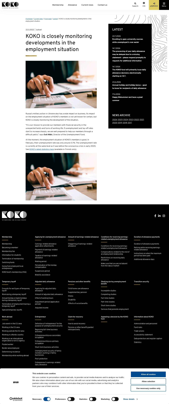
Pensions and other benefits (79, 282)
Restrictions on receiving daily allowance (113, 259)
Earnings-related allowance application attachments (45, 245)
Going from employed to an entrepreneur (12, 267)
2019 (120, 123)
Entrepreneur (40, 317)
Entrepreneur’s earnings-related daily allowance (47, 364)
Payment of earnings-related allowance (46, 251)
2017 (130, 123)
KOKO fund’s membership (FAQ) (14, 272)
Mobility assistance (42, 275)
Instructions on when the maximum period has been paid (147, 255)
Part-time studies (108, 302)
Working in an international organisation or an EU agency (13, 340)
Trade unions (139, 331)
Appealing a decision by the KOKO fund (114, 318)
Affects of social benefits (78, 303)
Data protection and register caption (148, 339)
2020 (114, 123)
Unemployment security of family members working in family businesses (48, 353)
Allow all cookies (148, 374)
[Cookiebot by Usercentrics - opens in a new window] (16, 399)
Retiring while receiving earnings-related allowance (147, 249)
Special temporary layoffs (12, 310)
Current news (87, 5)
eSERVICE (154, 6)
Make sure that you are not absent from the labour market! (114, 265)
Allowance (72, 5)
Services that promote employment (115, 309)
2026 (114, 120)
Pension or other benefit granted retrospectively (80, 328)
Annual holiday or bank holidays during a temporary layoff (14, 299)
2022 (136, 120)
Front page (47, 19)
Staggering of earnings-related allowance (80, 245)
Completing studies (108, 294)
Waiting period (40, 262)
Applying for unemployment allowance (50, 237)
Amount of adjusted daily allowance (49, 294)
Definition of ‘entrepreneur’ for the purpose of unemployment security (49, 325)
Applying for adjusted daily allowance (45, 290)
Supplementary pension (77, 292)
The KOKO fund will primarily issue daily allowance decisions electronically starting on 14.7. (129, 73)
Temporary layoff (9, 282)
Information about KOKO (144, 317)
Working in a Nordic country (13, 335)
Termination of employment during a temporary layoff (16, 305)
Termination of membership (13, 259)
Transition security (141, 282)
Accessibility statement (143, 335)
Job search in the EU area (12, 324)
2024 (125, 120)
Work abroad (7, 317)
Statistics (137, 342)
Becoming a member (10, 248)
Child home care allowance (78, 289)
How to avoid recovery (76, 324)
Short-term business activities (47, 347)
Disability (72, 300)
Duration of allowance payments (147, 237)
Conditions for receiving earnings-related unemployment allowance (114, 238)
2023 (131, 120)
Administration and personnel (145, 324)
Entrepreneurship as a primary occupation (47, 342)
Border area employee (10, 348)
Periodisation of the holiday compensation (46, 266)
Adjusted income (41, 308)
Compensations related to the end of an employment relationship (115, 253)
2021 (142, 120)
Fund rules (138, 327)
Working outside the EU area (13, 331)
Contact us (102, 5)
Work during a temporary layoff (14, 294)
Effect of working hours (44, 298)
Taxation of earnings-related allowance (46, 257)
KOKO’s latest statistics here (41, 149)
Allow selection (148, 381)
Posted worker (7, 344)
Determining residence (11, 352)
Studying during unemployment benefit (113, 283)
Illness (70, 296)
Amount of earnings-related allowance (83, 237)
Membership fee (8, 251)
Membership (57, 5)
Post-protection (41, 359)
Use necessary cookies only (148, 388)
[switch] (71, 399)
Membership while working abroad (15, 356)
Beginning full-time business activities (46, 331)
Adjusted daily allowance (45, 282)
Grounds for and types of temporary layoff (16, 290)
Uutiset (55, 19)
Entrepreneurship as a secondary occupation (48, 337)
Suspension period (42, 271)
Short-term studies (108, 306)
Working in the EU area (11, 327)
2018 (125, 123)
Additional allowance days (144, 259)
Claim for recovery (75, 317)
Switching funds (8, 263)
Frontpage (29, 19)
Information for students (11, 255)
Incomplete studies (108, 291)
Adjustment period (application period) (47, 303)
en (144, 6)
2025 (120, 120)
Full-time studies (107, 298)
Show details (128, 399)
